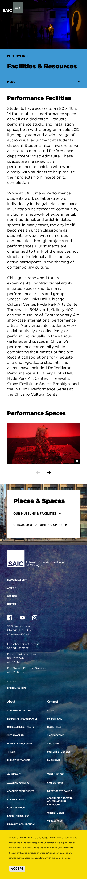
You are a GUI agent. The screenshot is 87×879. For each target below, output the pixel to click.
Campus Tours (55, 782)
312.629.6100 (15, 661)
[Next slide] (49, 472)
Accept (17, 869)
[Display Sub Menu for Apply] (15, 588)
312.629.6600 (15, 672)
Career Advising (16, 799)
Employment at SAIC (18, 759)
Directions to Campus (59, 791)
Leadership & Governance (22, 718)
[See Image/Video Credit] (77, 461)
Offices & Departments (20, 726)
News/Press (54, 726)
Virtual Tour (55, 820)
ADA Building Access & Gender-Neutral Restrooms (60, 801)
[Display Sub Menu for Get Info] (18, 596)
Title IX (11, 751)
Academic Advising (18, 782)
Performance (18, 56)
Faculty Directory (18, 815)
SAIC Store (53, 743)
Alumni (51, 710)
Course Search (16, 807)
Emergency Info (16, 687)
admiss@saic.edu (18, 633)
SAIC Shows (53, 759)
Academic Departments (20, 791)
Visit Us (11, 681)
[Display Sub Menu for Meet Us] (17, 604)
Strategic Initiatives (19, 710)
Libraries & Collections (21, 824)
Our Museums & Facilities (35, 514)
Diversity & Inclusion (19, 743)
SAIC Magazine (55, 735)
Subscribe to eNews (59, 751)
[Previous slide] (38, 472)
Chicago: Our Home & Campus (38, 525)
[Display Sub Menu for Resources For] (26, 580)
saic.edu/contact (17, 647)
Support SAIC (54, 718)
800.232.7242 (15, 658)
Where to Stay (55, 812)
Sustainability (15, 735)
